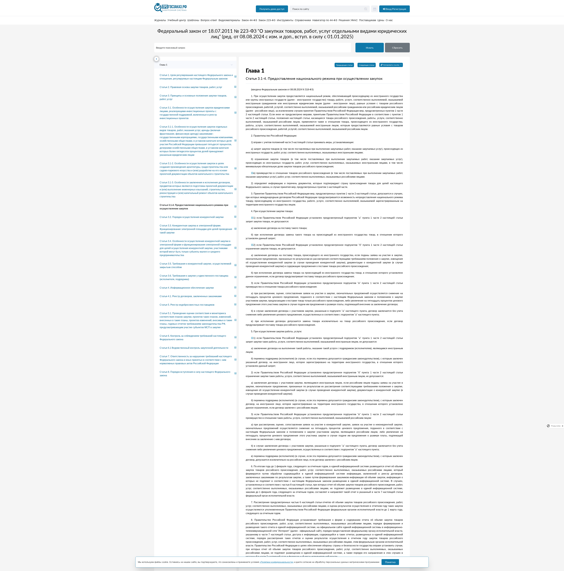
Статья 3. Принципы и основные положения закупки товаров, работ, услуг (193, 97)
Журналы (160, 20)
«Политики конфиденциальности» (277, 562)
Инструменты (285, 20)
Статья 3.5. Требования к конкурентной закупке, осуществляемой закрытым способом (195, 265)
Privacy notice (555, 426)
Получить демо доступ (272, 8)
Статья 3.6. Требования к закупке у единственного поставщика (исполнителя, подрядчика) (194, 278)
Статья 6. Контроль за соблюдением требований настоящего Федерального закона (193, 338)
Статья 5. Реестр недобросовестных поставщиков (187, 305)
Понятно (390, 562)
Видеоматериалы (229, 20)
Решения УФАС (348, 20)
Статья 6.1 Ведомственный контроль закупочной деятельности (194, 348)
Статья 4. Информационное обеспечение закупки (187, 288)
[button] (397, 47)
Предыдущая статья (344, 65)
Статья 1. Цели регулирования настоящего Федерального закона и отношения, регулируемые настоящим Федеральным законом (196, 77)
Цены (380, 20)
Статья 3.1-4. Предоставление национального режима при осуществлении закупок (194, 207)
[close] (562, 425)
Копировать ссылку (391, 65)
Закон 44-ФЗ (249, 20)
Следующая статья (366, 65)
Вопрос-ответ (209, 20)
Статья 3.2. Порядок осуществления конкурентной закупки (192, 217)
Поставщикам (367, 20)
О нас (389, 20)
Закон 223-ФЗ (266, 20)
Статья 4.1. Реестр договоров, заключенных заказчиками (191, 296)
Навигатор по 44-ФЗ (324, 20)
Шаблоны (193, 20)
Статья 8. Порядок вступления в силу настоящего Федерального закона (195, 374)
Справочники (303, 20)
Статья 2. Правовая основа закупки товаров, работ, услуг (191, 87)
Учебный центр (176, 20)
